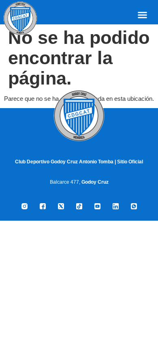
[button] (142, 15)
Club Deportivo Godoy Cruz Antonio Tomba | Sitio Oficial (79, 162)
